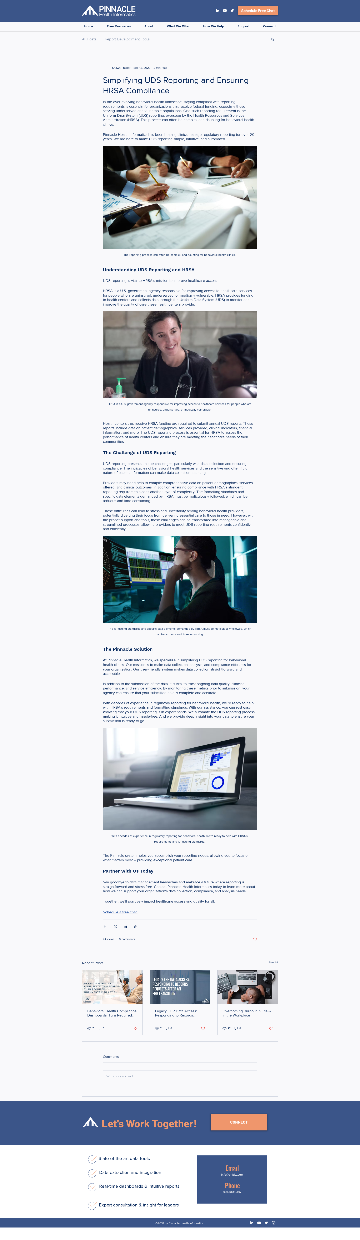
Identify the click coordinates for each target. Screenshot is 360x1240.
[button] (149, 26)
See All (273, 962)
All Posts (89, 39)
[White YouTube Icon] (225, 10)
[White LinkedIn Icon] (217, 10)
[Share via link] (136, 926)
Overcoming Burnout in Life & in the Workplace (246, 1013)
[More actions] (254, 67)
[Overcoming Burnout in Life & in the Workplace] (248, 987)
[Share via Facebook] (105, 926)
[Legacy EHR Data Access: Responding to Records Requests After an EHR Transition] (180, 987)
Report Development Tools (127, 39)
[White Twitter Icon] (232, 10)
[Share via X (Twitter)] (115, 926)
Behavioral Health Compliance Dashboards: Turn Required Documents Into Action (111, 1013)
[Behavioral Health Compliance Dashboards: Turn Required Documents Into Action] (112, 987)
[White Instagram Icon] (273, 1223)
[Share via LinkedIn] (125, 926)
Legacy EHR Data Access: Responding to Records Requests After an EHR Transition (176, 1013)
